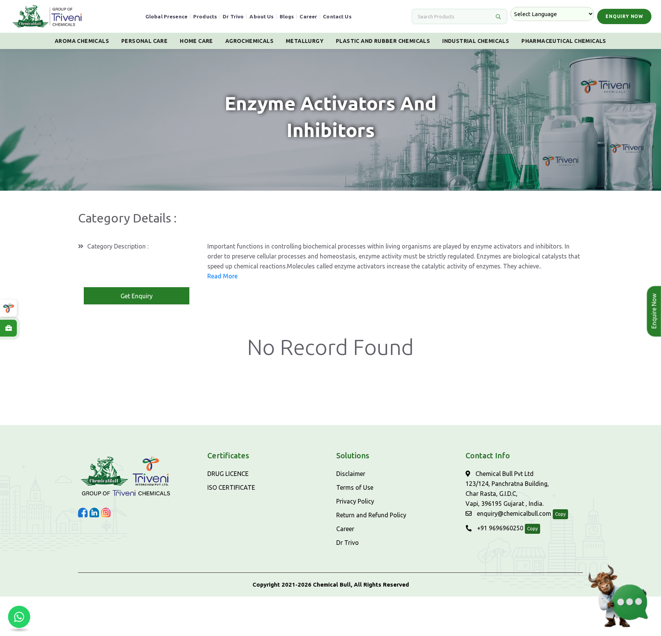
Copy (560, 514)
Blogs (287, 16)
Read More (222, 276)
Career (308, 16)
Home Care (196, 41)
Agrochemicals (249, 41)
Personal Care (144, 41)
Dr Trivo (233, 16)
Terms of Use (354, 487)
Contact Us (337, 16)
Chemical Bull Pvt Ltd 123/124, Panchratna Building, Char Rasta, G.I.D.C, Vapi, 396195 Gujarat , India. (507, 488)
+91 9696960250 (499, 528)
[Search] (498, 16)
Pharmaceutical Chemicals (563, 41)
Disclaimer (350, 473)
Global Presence (166, 16)
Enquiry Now (624, 16)
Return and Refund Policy (371, 515)
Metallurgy (305, 41)
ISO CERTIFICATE (231, 487)
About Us (261, 16)
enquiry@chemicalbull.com (513, 513)
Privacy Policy (355, 501)
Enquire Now (653, 311)
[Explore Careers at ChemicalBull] (8, 328)
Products (205, 16)
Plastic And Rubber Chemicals (383, 41)
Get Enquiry (136, 296)
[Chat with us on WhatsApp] (19, 616)
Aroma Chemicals (82, 41)
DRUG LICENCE (228, 473)
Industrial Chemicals (475, 41)
